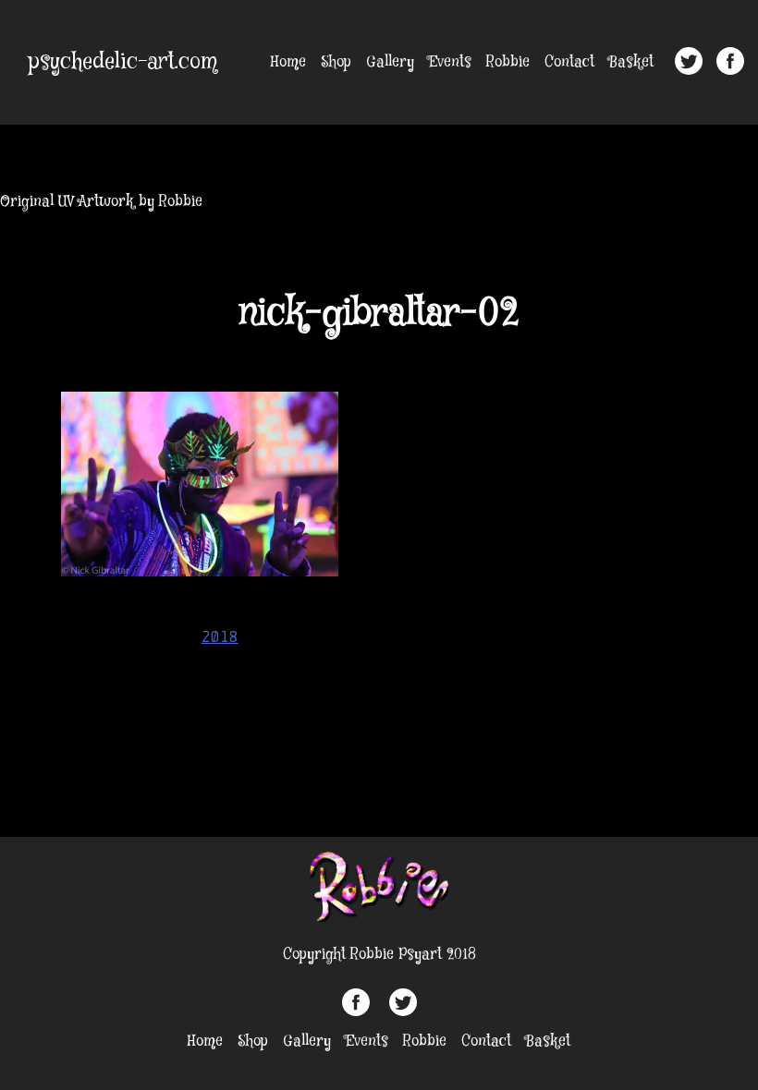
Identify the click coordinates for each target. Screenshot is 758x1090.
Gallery (390, 62)
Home (288, 62)
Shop (336, 62)
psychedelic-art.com (123, 62)
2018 (220, 636)
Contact (569, 62)
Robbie (508, 62)
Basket (631, 62)
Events (450, 62)
